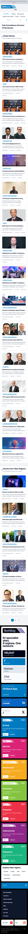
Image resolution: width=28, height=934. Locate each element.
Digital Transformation (8, 16)
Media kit (12, 734)
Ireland (23, 871)
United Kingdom (16, 875)
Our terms (5, 916)
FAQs (4, 905)
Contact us (6, 895)
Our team (5, 912)
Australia (6, 871)
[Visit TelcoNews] (11, 846)
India (18, 871)
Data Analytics (20, 14)
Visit (5, 734)
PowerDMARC (4, 932)
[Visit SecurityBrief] (11, 825)
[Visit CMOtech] (11, 741)
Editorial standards (8, 902)
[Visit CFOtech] (11, 720)
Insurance (22, 16)
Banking (14, 14)
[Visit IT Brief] (11, 804)
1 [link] (12, 620)
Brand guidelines (7, 892)
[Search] (20, 20)
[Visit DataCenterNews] (11, 762)
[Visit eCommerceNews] (11, 783)
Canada (12, 871)
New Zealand (7, 875)
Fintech (17, 16)
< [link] (9, 620)
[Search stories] (26, 885)
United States (7, 878)
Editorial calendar (7, 899)
